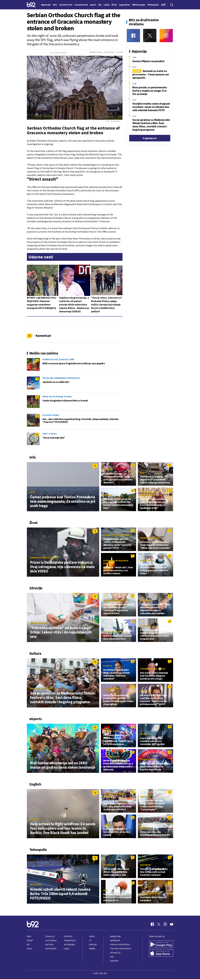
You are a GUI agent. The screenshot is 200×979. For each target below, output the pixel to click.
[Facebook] (133, 35)
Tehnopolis (70, 940)
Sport (30, 940)
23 (37, 397)
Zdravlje (50, 936)
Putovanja (51, 940)
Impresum (115, 940)
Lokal (67, 948)
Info (29, 936)
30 (37, 434)
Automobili (69, 944)
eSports (68, 936)
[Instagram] (166, 35)
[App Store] (161, 953)
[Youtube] (171, 924)
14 (37, 416)
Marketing (115, 936)
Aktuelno (146, 600)
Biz (28, 944)
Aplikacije (115, 952)
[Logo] (31, 4)
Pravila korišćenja (120, 944)
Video (92, 936)
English (34, 819)
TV (90, 940)
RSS (112, 956)
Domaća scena (111, 731)
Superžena (50, 948)
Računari (145, 865)
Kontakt (114, 960)
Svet (32, 492)
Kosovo (107, 495)
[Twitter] (149, 35)
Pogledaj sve (150, 138)
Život (29, 948)
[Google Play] (161, 944)
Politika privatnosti (120, 948)
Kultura (49, 944)
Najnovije (46, 4)
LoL (32, 758)
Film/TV (107, 665)
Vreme (92, 948)
